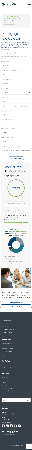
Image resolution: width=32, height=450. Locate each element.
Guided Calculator (6, 53)
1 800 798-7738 (11, 414)
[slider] (22, 222)
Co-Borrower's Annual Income (10, 70)
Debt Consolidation (9, 24)
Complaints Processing (8, 390)
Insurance (4, 345)
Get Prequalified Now (16, 303)
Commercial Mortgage (8, 334)
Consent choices (12, 447)
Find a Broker (5, 324)
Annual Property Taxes (8, 129)
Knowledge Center (7, 343)
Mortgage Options (7, 332)
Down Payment (5, 79)
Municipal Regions (7, 351)
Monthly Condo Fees (7, 137)
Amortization (5, 88)
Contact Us (5, 377)
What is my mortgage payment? (13, 18)
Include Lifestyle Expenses (9, 147)
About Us (4, 385)
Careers (4, 382)
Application (5, 326)
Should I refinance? (9, 20)
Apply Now (16, 306)
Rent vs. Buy (7, 22)
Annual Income (5, 61)
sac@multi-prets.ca (7, 419)
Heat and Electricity (7, 120)
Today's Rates (6, 365)
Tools (3, 354)
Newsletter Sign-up (7, 388)
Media (3, 356)
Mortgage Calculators (8, 329)
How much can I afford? (11, 16)
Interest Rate (5, 97)
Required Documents (7, 348)
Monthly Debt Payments (8, 111)
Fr (25, 3)
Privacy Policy (20, 447)
